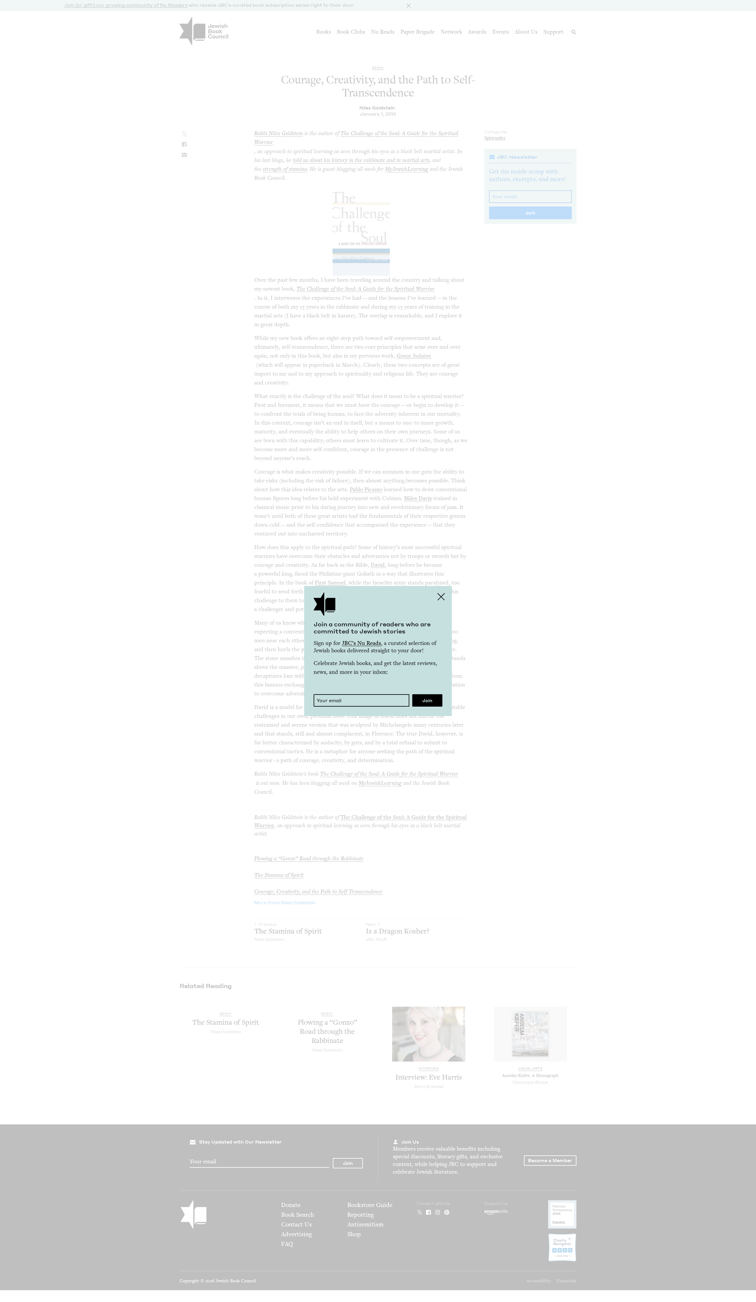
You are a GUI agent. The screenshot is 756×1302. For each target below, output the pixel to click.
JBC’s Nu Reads (361, 643)
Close (441, 596)
